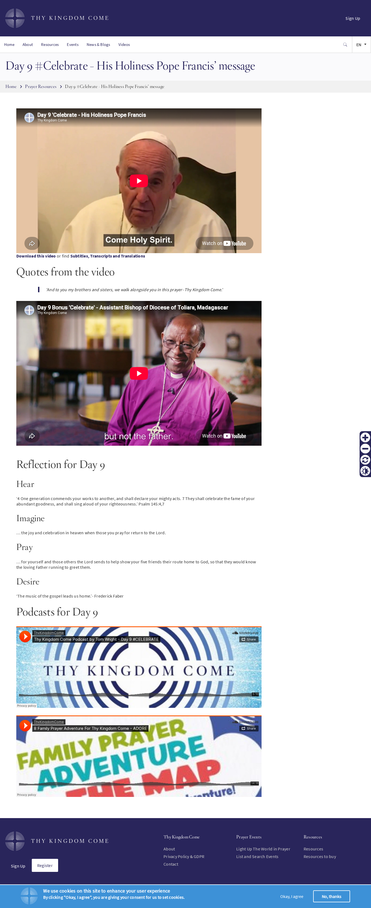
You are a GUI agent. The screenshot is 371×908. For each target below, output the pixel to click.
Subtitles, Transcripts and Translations (107, 256)
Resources (50, 44)
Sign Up (352, 18)
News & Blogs (98, 44)
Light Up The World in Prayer (263, 849)
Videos (124, 44)
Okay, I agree (291, 896)
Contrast (365, 471)
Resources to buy (320, 856)
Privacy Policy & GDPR (184, 856)
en (358, 44)
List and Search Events (257, 856)
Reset (365, 459)
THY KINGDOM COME (70, 18)
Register (45, 865)
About (28, 44)
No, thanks (331, 896)
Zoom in (365, 437)
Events (72, 44)
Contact (171, 864)
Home (9, 44)
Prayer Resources (40, 86)
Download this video (36, 256)
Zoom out (365, 448)
